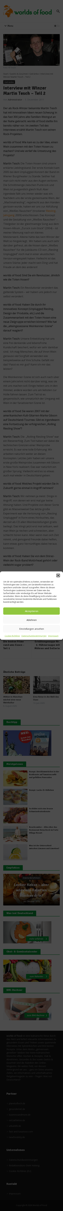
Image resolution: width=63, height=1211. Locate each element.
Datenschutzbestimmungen (34, 635)
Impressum (53, 635)
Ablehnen (31, 619)
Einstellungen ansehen (31, 628)
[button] (58, 575)
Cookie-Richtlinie (12, 635)
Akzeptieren (31, 611)
